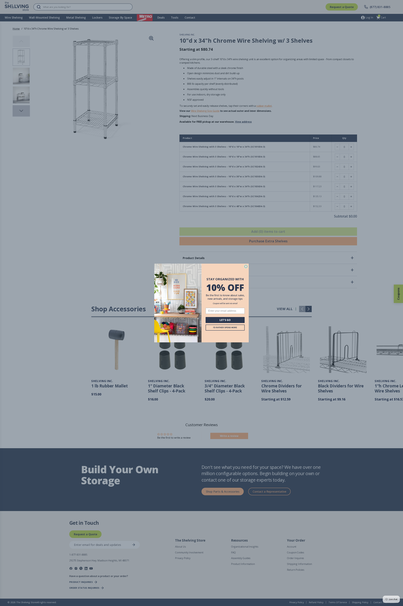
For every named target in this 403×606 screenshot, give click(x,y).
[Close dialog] (245, 266)
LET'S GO (225, 320)
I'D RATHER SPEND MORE (225, 327)
